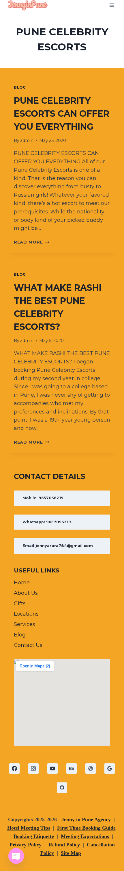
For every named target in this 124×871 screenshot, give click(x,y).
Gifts (20, 603)
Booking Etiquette (34, 836)
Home (22, 582)
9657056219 (51, 498)
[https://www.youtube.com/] (52, 768)
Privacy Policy (26, 845)
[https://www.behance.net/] (71, 768)
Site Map (71, 853)
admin (26, 140)
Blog (20, 87)
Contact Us (28, 645)
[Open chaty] (16, 856)
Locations (26, 614)
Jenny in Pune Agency (86, 819)
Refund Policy (64, 845)
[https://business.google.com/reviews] (109, 768)
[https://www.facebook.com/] (14, 768)
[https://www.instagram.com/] (33, 768)
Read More (31, 242)
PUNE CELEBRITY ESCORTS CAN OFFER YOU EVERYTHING (61, 113)
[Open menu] (111, 5)
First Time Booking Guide (86, 828)
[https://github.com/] (62, 787)
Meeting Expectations (85, 836)
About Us (26, 593)
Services (24, 624)
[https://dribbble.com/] (90, 768)
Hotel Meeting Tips (28, 828)
